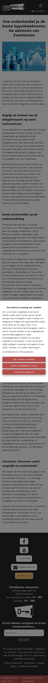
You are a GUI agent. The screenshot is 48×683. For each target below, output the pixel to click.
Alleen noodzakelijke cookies (24, 366)
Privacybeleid (26, 352)
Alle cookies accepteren (24, 359)
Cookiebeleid (8, 352)
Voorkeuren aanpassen (24, 372)
